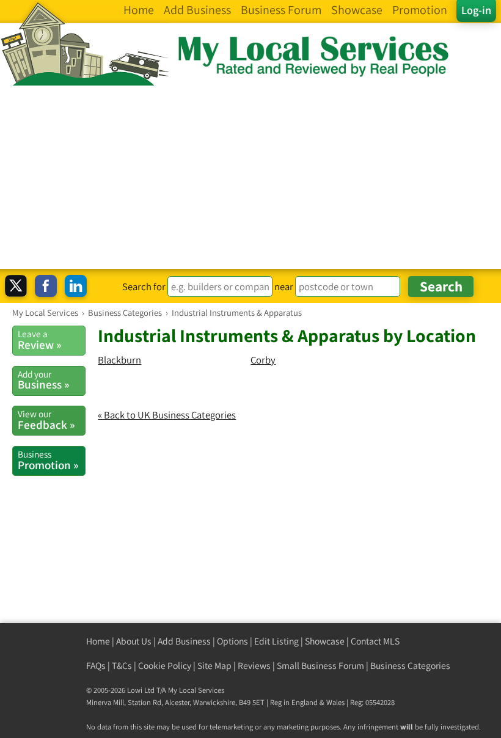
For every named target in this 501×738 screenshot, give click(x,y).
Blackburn (119, 360)
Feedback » (46, 419)
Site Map (214, 665)
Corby (263, 360)
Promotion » (48, 460)
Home (98, 641)
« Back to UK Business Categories (167, 415)
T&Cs (122, 665)
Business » (43, 380)
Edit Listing (276, 641)
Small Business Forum (320, 665)
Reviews (254, 665)
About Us (134, 641)
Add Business (184, 641)
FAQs (96, 665)
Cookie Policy (164, 665)
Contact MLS (375, 641)
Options (232, 641)
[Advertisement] (250, 177)
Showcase (325, 641)
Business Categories (410, 665)
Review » (39, 339)
